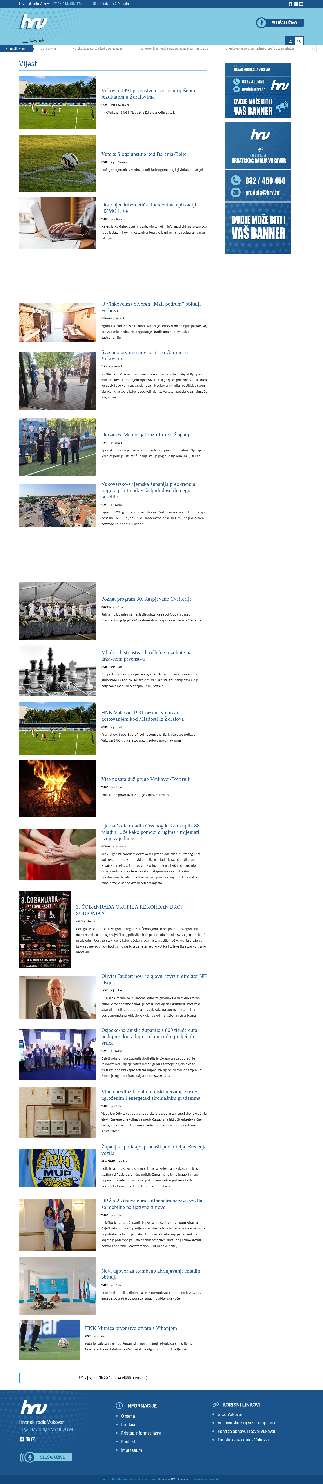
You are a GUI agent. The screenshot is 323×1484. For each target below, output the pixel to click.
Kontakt (103, 3)
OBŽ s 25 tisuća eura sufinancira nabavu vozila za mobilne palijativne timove (151, 1204)
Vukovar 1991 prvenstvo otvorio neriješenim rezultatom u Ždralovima (149, 94)
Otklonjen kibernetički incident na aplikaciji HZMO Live (140, 49)
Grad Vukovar (230, 1414)
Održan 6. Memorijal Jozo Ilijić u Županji (146, 434)
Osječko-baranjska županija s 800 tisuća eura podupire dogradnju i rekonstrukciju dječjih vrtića (149, 1036)
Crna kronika (108, 1161)
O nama (128, 1416)
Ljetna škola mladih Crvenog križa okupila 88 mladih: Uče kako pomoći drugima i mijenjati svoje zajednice (150, 832)
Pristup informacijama (141, 1433)
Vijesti (104, 219)
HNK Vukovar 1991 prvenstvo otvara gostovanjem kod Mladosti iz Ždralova (142, 716)
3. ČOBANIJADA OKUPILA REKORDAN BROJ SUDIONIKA (129, 910)
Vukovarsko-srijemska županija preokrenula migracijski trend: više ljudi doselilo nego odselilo (148, 490)
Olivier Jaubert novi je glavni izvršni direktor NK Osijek (154, 979)
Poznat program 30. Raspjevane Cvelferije (146, 599)
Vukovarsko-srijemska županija (246, 1423)
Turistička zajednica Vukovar (243, 1440)
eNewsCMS (170, 1479)
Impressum (131, 1450)
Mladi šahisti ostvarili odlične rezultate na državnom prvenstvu (146, 656)
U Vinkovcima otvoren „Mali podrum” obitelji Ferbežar (226, 49)
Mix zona (105, 318)
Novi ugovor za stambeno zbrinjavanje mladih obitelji (150, 1274)
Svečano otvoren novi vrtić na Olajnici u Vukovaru (144, 355)
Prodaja (123, 3)
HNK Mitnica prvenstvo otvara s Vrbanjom (131, 1328)
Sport (104, 104)
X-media (183, 1479)
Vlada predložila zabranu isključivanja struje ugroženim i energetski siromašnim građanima (150, 1095)
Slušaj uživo (284, 23)
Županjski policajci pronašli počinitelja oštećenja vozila (154, 1150)
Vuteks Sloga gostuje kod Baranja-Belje (63, 49)
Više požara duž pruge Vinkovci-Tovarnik (146, 779)
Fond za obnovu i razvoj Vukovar (247, 1431)
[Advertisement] (113, 277)
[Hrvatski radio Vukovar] (33, 21)
